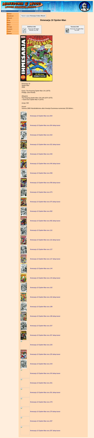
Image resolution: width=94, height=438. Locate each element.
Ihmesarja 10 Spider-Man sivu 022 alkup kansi (45, 144)
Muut (8, 24)
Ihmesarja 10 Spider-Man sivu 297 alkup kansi (45, 430)
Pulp (8, 20)
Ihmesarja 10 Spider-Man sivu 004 (76, 28)
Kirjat (8, 22)
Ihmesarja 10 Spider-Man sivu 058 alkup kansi (45, 182)
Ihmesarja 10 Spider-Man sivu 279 (41, 402)
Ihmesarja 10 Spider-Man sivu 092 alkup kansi (45, 221)
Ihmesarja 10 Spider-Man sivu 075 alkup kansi (45, 201)
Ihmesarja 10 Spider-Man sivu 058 (41, 173)
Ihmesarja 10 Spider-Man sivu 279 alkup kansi (45, 411)
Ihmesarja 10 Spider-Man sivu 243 (41, 364)
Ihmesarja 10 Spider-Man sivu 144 (41, 268)
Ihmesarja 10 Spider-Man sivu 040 (41, 154)
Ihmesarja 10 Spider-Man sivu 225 (41, 345)
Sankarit (9, 29)
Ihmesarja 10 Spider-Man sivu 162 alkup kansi (45, 297)
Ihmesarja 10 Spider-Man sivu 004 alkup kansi (45, 125)
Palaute (9, 33)
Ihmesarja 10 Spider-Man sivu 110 (41, 230)
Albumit (9, 18)
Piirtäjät (9, 27)
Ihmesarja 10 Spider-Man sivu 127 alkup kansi (45, 259)
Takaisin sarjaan (33, 16)
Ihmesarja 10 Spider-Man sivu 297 (41, 421)
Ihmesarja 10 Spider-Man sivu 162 (41, 287)
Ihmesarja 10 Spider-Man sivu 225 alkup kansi (45, 354)
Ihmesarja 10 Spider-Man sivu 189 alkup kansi (45, 316)
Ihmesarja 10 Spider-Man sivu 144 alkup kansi (45, 278)
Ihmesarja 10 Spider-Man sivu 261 (41, 383)
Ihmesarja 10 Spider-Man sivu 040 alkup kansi (45, 163)
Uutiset (9, 13)
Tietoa (9, 31)
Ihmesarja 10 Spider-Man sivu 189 (41, 306)
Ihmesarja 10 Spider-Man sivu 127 (41, 249)
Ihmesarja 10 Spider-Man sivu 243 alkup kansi (45, 373)
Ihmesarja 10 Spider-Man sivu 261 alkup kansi (45, 392)
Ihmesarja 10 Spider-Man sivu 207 (41, 325)
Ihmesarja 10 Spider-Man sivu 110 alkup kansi (45, 240)
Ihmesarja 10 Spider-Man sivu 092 (41, 211)
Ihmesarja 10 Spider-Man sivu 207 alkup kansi (45, 335)
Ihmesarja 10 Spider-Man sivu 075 (41, 192)
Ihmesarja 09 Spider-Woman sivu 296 (33, 28)
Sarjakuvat (10, 16)
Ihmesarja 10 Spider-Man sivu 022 (41, 135)
